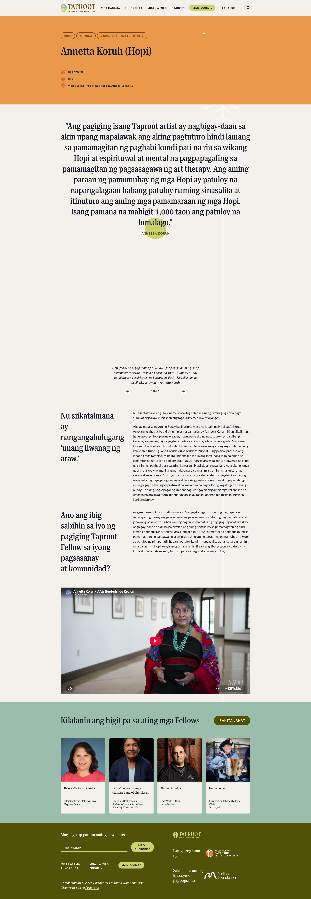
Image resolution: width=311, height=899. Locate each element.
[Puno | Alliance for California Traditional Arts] (187, 835)
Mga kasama (110, 8)
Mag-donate (202, 8)
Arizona (86, 36)
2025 (67, 36)
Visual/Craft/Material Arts (122, 36)
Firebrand (92, 887)
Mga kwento (157, 8)
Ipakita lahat (232, 720)
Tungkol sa (134, 8)
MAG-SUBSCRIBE (142, 847)
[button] (79, 311)
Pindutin (178, 8)
